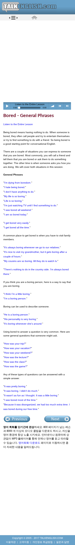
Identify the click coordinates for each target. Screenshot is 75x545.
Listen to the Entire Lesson (18, 124)
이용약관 (11, 542)
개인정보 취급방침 (42, 542)
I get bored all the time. (17, 227)
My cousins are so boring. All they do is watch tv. (30, 261)
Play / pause (7, 106)
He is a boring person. (16, 314)
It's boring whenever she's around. (23, 323)
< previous (60, 106)
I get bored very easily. (16, 222)
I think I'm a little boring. (17, 294)
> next (67, 106)
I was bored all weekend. (18, 210)
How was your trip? (14, 343)
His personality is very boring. (20, 319)
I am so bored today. (15, 214)
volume (52, 106)
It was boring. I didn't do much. (21, 390)
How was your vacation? (17, 348)
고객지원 (24, 542)
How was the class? (15, 361)
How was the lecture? (16, 357)
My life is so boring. (14, 196)
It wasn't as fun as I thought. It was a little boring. (31, 395)
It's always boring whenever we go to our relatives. (32, 247)
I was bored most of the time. (20, 400)
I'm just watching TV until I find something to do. (30, 205)
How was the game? (15, 366)
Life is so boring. (13, 200)
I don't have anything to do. (19, 191)
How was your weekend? (18, 352)
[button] (13, 19)
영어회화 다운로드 (29, 442)
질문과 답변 (62, 542)
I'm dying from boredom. (17, 182)
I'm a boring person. (15, 298)
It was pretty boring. (15, 386)
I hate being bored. (14, 187)
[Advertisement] (37, 61)
